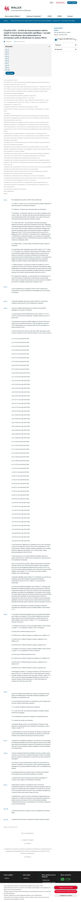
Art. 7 (7, 63)
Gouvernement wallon (48, 882)
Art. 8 (7, 65)
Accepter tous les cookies (66, 887)
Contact (70, 16)
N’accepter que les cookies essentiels (66, 891)
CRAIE (59, 16)
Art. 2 (7, 52)
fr (51, 3)
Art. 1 (7, 50)
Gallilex (7, 878)
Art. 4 (7, 56)
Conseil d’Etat (58, 28)
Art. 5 (7, 59)
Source (56, 30)
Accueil (6, 21)
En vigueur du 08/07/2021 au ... (65, 40)
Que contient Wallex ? (12, 16)
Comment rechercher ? (34, 16)
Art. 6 (7, 61)
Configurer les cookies (66, 895)
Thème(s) (58, 45)
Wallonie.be (60, 3)
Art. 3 (7, 54)
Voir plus (10, 73)
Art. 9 (7, 67)
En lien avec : (59, 49)
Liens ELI (25, 878)
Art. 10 (7, 70)
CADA (50, 16)
